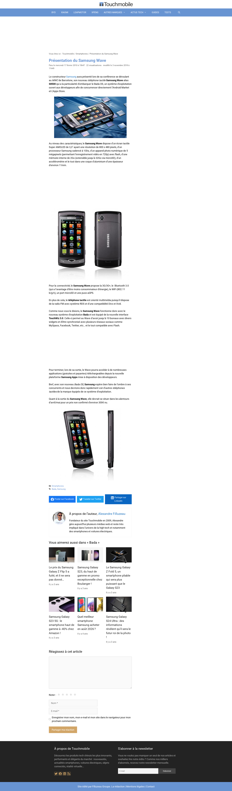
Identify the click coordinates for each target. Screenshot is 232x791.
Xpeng (95, 12)
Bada (54, 489)
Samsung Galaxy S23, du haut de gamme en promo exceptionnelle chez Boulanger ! (89, 575)
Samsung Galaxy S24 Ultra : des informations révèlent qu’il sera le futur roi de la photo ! (118, 627)
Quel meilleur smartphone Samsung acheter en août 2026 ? (88, 623)
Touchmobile (68, 54)
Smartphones (82, 54)
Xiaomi (64, 12)
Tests (167, 12)
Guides (155, 12)
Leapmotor (80, 12)
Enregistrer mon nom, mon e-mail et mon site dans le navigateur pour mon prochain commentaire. (91, 719)
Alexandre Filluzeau (111, 514)
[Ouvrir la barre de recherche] (179, 12)
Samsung (71, 76)
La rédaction (118, 786)
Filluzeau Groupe (101, 786)
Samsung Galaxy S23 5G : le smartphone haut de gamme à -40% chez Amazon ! (61, 625)
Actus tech (137, 12)
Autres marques (113, 12)
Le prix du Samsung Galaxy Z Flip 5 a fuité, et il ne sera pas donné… (61, 573)
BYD (54, 12)
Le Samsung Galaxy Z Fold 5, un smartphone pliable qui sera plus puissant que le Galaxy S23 (118, 577)
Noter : (52, 694)
